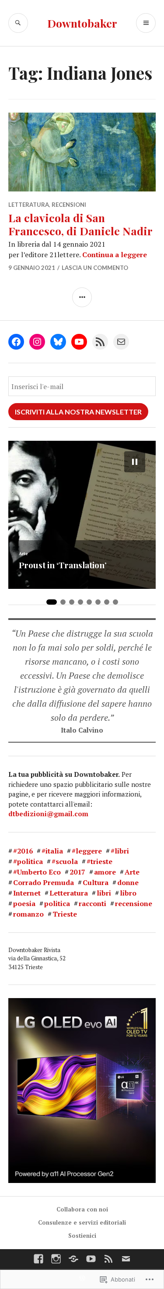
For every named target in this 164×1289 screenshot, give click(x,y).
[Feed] (108, 1258)
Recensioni (69, 204)
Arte (132, 872)
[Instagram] (37, 342)
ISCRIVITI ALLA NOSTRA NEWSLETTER (78, 411)
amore (105, 872)
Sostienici (82, 1235)
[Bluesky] (58, 342)
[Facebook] (16, 342)
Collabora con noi (82, 1209)
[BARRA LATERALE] (82, 297)
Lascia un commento (95, 267)
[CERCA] (18, 23)
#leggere (87, 851)
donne (128, 882)
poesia (24, 903)
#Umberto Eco (37, 872)
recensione (133, 903)
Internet (27, 893)
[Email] (121, 342)
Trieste (64, 914)
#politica (28, 861)
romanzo (28, 914)
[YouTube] (79, 342)
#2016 (23, 851)
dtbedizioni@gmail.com (48, 813)
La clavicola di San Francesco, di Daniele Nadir (80, 224)
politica (57, 903)
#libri (120, 851)
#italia (52, 851)
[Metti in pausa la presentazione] (134, 461)
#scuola (65, 861)
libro (128, 893)
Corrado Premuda (43, 882)
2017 (77, 872)
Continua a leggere (114, 254)
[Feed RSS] (100, 342)
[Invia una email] (126, 1258)
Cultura (27, 535)
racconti (92, 903)
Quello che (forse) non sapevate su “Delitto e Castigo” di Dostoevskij (81, 556)
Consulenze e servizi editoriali (82, 1222)
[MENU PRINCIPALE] (146, 23)
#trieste (99, 861)
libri (104, 893)
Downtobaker (82, 23)
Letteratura (28, 204)
